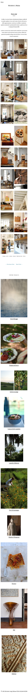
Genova (10, 256)
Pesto (24, 256)
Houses (14, 256)
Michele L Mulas (14, 6)
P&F (14, 630)
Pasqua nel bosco (14, 365)
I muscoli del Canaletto (14, 429)
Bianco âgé (14, 14)
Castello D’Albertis (14, 463)
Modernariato (19, 256)
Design (4, 256)
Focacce (14, 583)
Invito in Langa (14, 391)
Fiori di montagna (14, 510)
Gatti (7, 256)
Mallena (14, 673)
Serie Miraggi (14, 318)
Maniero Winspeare (14, 537)
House (14, 15)
